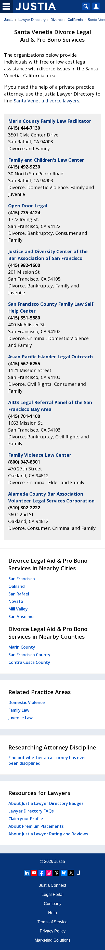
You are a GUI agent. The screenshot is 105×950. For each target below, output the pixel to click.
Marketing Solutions (53, 940)
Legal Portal (52, 894)
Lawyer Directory (32, 20)
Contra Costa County (29, 662)
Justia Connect (52, 885)
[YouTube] (34, 873)
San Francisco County (29, 654)
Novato (15, 601)
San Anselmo (21, 616)
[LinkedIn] (27, 873)
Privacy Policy (52, 931)
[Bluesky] (64, 873)
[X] (71, 873)
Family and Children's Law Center (46, 160)
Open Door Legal (27, 206)
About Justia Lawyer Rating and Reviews (48, 834)
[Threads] (56, 873)
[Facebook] (41, 873)
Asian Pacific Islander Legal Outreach (50, 357)
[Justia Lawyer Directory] (78, 873)
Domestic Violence (26, 702)
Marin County (21, 647)
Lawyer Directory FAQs (31, 811)
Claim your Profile (25, 818)
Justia (9, 20)
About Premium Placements (36, 826)
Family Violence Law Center (39, 455)
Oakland (16, 586)
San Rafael (18, 594)
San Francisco (21, 578)
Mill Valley (18, 609)
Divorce (56, 20)
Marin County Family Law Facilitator (49, 121)
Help (52, 913)
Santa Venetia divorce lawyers (46, 101)
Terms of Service (52, 922)
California (75, 20)
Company (52, 903)
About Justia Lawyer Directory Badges (46, 803)
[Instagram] (49, 873)
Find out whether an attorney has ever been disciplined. (47, 760)
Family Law (18, 710)
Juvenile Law (20, 718)
